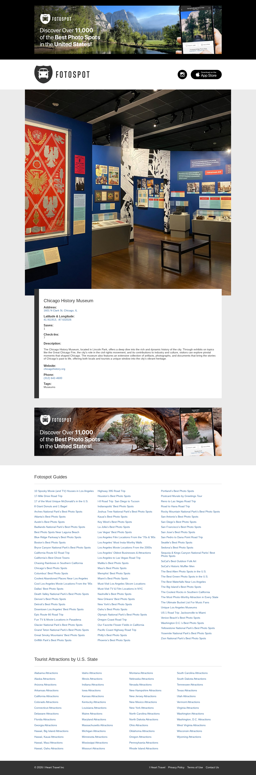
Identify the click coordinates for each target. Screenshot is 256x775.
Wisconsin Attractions (189, 730)
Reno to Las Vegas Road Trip (178, 501)
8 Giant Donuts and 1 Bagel (50, 506)
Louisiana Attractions (94, 707)
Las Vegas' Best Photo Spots (115, 532)
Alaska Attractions (44, 678)
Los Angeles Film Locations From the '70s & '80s (126, 537)
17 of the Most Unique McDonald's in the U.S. (61, 501)
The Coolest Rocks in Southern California (185, 592)
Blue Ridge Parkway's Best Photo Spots (57, 537)
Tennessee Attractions (190, 684)
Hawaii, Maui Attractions (48, 742)
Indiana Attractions (93, 684)
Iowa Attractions (91, 690)
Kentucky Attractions (94, 701)
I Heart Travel (157, 767)
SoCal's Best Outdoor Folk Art (178, 561)
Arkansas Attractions (46, 690)
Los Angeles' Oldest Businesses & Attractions (124, 552)
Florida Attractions (45, 719)
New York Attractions (141, 707)
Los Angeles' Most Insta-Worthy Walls (120, 542)
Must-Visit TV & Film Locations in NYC (120, 588)
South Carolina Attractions (192, 672)
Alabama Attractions (46, 672)
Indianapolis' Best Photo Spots (116, 506)
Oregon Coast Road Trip (112, 619)
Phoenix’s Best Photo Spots (114, 640)
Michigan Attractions (94, 730)
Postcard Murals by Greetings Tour (181, 496)
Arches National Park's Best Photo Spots (58, 511)
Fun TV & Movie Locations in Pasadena (57, 619)
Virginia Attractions (188, 707)
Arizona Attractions (45, 684)
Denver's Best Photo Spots (50, 598)
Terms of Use (195, 767)
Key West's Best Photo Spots (115, 521)
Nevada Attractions (140, 684)
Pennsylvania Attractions (143, 742)
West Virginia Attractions (191, 725)
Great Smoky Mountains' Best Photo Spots (59, 635)
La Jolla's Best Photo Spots (114, 526)
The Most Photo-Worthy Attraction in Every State (189, 597)
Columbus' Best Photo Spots (51, 573)
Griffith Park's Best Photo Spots (52, 640)
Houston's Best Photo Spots (114, 496)
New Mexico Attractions (143, 701)
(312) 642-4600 (53, 378)
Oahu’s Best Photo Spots (112, 609)
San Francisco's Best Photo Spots (181, 526)
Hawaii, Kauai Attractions (49, 736)
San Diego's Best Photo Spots (178, 521)
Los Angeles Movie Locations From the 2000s (125, 547)
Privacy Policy (176, 767)
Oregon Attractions (140, 736)
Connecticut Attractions (47, 707)
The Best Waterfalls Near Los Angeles (183, 581)
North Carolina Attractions (144, 713)
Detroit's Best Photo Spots (49, 604)
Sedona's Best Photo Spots (177, 547)
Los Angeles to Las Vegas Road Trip (119, 557)
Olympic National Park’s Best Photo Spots (122, 614)
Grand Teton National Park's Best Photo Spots (61, 629)
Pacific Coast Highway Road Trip (117, 629)
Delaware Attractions (46, 713)
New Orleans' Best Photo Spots (116, 598)
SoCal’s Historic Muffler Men (178, 566)
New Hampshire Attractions (145, 690)
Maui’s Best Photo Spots (112, 568)
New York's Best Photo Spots (115, 604)
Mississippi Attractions (95, 742)
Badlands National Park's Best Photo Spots (59, 526)
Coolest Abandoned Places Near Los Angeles (61, 578)
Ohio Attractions (138, 725)
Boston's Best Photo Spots (50, 542)
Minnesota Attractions (94, 736)
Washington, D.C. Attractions (194, 719)
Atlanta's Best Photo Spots (50, 516)
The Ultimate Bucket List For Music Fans (185, 602)
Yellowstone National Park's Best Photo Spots (188, 628)
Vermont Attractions (188, 701)
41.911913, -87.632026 (57, 319)
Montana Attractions (141, 672)
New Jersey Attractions (142, 696)
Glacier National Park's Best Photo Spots (58, 624)
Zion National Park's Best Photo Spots (183, 638)
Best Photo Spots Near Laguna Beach (56, 532)
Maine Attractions (92, 713)
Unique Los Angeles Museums (179, 607)
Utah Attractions (186, 696)
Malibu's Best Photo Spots (113, 563)
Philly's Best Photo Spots (112, 635)
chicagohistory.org (54, 368)
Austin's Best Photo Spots (49, 521)
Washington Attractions (190, 713)
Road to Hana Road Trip (175, 506)
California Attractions (46, 696)
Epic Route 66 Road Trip (48, 614)
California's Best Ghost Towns (52, 557)
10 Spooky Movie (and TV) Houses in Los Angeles (64, 490)
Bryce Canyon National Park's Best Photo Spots (62, 547)
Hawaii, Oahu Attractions (48, 748)
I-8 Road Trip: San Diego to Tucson (118, 501)
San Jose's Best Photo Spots (178, 532)
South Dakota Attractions (191, 678)
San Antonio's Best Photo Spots (179, 516)
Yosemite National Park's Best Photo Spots (186, 633)
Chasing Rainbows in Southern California (58, 563)
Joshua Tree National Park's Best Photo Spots (125, 511)
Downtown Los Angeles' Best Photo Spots (59, 609)
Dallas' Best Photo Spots (48, 588)
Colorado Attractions (46, 701)
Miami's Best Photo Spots (113, 578)
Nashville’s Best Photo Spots (114, 593)
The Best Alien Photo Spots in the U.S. (183, 571)
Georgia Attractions (45, 725)
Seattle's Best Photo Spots (176, 542)
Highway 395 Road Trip (111, 490)
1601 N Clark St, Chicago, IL (60, 310)
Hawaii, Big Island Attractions (51, 730)
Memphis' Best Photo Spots (114, 573)
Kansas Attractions (93, 696)
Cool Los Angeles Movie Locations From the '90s (63, 583)
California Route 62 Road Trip (52, 552)
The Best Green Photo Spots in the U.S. (184, 576)
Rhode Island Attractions (143, 748)
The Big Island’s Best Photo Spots (181, 586)
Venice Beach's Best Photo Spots (180, 617)
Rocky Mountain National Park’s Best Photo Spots (190, 511)
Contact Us (212, 767)
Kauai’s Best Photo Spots (112, 516)
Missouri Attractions (93, 748)
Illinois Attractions (92, 678)
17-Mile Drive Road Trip (48, 496)
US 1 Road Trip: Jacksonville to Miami (183, 612)
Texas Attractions (187, 690)
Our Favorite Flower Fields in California (121, 624)
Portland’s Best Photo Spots (177, 490)
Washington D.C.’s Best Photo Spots (182, 622)
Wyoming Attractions (189, 736)
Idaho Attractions (92, 672)
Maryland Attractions (94, 719)
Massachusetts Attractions (97, 725)
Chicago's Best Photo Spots (50, 568)
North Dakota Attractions (143, 719)
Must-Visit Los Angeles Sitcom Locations (121, 583)
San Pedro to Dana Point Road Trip (182, 537)
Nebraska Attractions (141, 678)
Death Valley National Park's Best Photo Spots (61, 593)
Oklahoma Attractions (142, 730)
